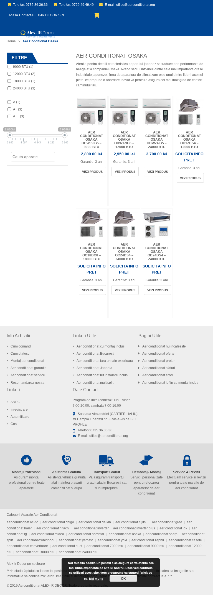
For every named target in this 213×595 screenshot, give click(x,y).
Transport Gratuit (106, 472)
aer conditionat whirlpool (35, 540)
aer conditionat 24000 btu (78, 552)
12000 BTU (24, 74)
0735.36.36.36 (37, 5)
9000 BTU (23, 67)
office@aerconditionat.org (135, 5)
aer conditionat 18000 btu (35, 552)
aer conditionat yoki (112, 540)
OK (123, 578)
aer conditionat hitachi (53, 528)
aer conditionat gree (167, 522)
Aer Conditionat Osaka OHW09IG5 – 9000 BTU (91, 139)
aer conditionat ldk (173, 528)
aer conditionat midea (47, 534)
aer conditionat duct (67, 546)
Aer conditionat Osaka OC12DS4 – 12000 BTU (189, 139)
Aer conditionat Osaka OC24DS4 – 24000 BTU (124, 252)
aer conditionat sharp (162, 534)
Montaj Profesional (26, 472)
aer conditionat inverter (91, 528)
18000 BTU (24, 81)
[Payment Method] (163, 585)
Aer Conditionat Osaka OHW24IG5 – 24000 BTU (156, 139)
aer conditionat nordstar (86, 534)
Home (11, 41)
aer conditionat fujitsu (131, 522)
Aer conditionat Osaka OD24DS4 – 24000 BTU (156, 252)
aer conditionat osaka (125, 534)
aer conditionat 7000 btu (105, 546)
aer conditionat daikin (94, 522)
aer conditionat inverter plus (134, 528)
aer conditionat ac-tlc (22, 522)
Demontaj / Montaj (146, 472)
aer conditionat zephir (147, 540)
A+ (17, 109)
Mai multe (96, 578)
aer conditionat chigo (58, 522)
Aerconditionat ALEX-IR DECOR (42, 586)
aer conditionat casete (185, 540)
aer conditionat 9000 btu (146, 546)
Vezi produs (92, 171)
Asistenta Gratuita (66, 472)
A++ (18, 116)
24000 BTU (24, 88)
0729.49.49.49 (83, 5)
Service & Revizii (186, 472)
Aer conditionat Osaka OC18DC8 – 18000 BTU (91, 252)
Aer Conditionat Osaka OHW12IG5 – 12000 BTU (124, 139)
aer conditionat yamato (76, 540)
